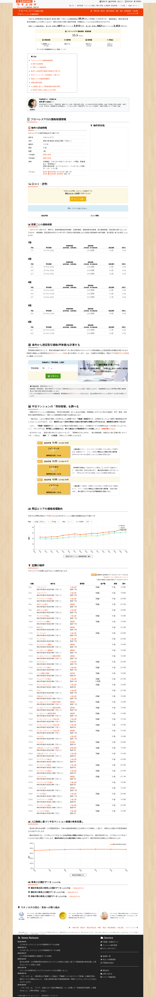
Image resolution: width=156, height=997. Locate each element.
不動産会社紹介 (108, 963)
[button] (41, 522)
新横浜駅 (73, 748)
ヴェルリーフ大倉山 (44, 679)
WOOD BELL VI (42, 662)
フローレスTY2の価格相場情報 (42, 60)
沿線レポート (133, 5)
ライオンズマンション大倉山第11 (49, 730)
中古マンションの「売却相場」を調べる (45, 75)
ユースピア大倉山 (43, 811)
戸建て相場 (99, 5)
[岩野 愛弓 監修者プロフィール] (53, 102)
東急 (121, 11)
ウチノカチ (22, 995)
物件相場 (80, 5)
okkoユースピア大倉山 (45, 782)
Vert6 (39, 690)
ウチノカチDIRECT (109, 948)
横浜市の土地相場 (122, 353)
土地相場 (107, 5)
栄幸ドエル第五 (42, 610)
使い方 (71, 5)
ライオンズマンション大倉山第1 (48, 725)
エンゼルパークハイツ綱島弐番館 (49, 702)
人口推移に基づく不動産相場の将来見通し (46, 86)
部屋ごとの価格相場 (39, 67)
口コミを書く (79, 199)
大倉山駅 (135, 11)
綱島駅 (61, 174)
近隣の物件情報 (36, 82)
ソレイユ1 (40, 736)
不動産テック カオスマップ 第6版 (71, 976)
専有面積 (35, 368)
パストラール (41, 776)
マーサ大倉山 (41, 794)
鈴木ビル (40, 627)
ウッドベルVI (41, 633)
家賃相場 (114, 5)
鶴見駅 (72, 673)
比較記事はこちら (108, 429)
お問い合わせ (107, 974)
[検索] (18, 1)
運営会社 (105, 970)
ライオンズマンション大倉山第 (48, 719)
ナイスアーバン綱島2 (44, 644)
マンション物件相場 (109, 945)
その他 (122, 5)
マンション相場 (89, 5)
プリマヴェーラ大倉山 (45, 599)
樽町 (117, 11)
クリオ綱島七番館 (43, 673)
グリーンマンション (44, 685)
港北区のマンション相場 (57, 353)
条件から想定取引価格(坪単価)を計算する (45, 71)
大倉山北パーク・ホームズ (46, 753)
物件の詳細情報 (38, 64)
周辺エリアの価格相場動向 (40, 79)
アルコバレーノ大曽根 (45, 799)
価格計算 (104, 1)
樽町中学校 (47, 158)
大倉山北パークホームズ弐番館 (48, 748)
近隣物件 (138, 1)
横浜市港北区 (110, 11)
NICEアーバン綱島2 (44, 621)
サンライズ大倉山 (43, 616)
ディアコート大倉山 (44, 765)
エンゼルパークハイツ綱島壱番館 (49, 656)
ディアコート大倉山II (44, 771)
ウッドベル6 (41, 639)
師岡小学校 (47, 154)
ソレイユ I (40, 742)
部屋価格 (113, 1)
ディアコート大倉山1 (44, 805)
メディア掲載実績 (108, 977)
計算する (54, 376)
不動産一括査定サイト (110, 942)
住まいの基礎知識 (108, 959)
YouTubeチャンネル (49, 970)
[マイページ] (34, 1)
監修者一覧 (106, 956)
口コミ (121, 1)
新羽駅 (72, 742)
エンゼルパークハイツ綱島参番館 (49, 708)
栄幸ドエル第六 (42, 604)
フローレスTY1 (42, 593)
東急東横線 (127, 11)
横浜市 (103, 11)
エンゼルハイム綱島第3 (45, 650)
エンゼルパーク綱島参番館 (46, 713)
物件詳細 (129, 1)
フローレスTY (41, 587)
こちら (43, 990)
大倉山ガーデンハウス (45, 696)
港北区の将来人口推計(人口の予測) (44, 90)
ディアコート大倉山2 (44, 759)
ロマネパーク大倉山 (44, 667)
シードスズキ (41, 788)
